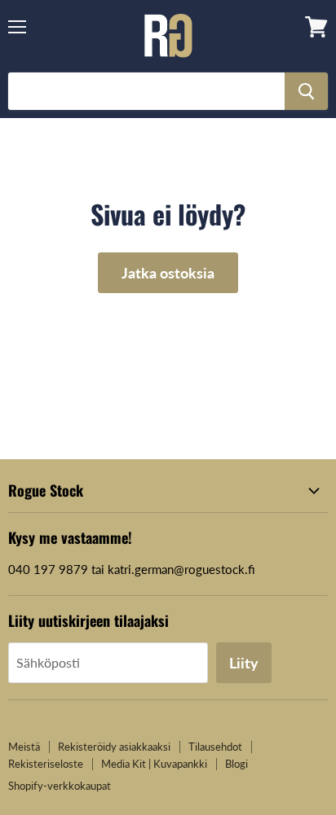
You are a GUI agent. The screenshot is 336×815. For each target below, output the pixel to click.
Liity (244, 663)
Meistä (24, 746)
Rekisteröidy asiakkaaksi (114, 746)
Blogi (236, 763)
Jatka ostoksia (168, 273)
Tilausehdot (215, 746)
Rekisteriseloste (45, 763)
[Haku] (306, 91)
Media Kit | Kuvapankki (154, 763)
